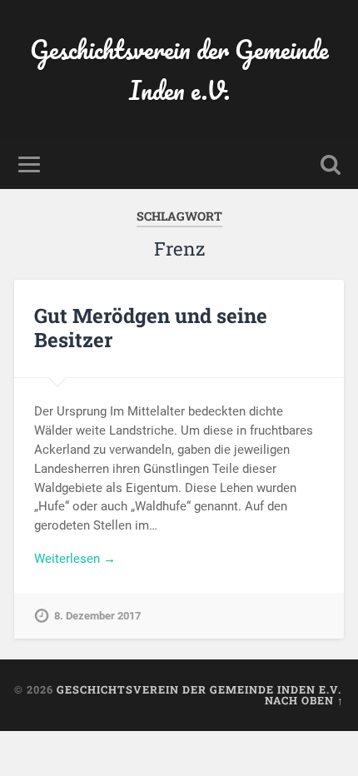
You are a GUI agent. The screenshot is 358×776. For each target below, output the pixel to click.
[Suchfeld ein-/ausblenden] (331, 164)
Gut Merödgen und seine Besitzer (150, 327)
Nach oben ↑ (304, 700)
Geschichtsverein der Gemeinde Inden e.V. (179, 70)
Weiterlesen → (75, 558)
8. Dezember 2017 (97, 615)
